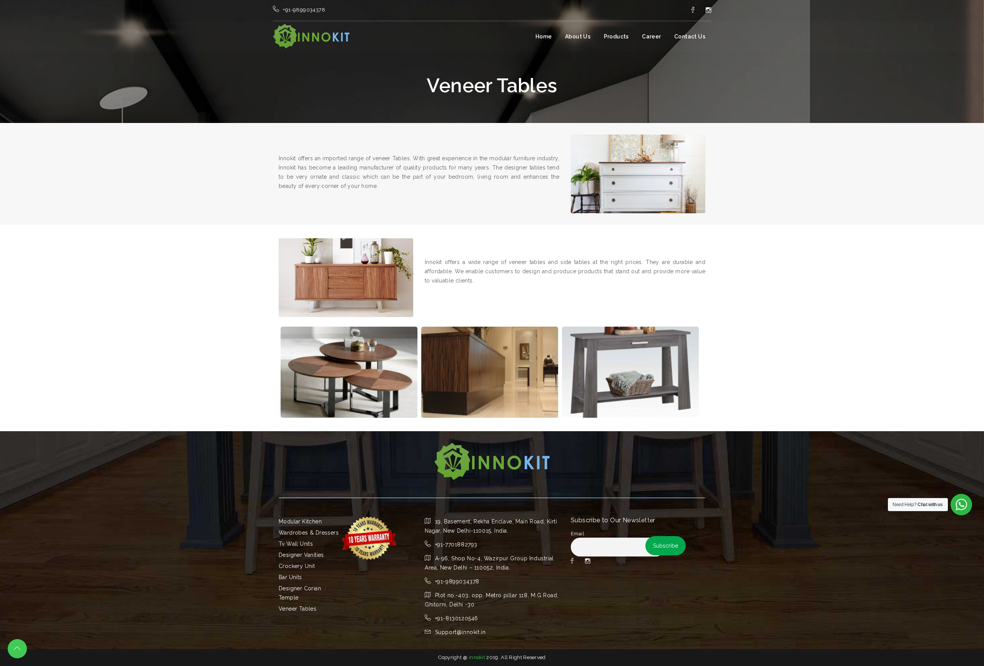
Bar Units (290, 577)
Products (616, 36)
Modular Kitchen (300, 521)
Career (651, 36)
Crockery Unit (297, 566)
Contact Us (689, 36)
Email (577, 533)
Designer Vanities (301, 555)
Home (543, 36)
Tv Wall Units (296, 544)
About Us (577, 36)
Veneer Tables (297, 609)
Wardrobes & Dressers (309, 533)
